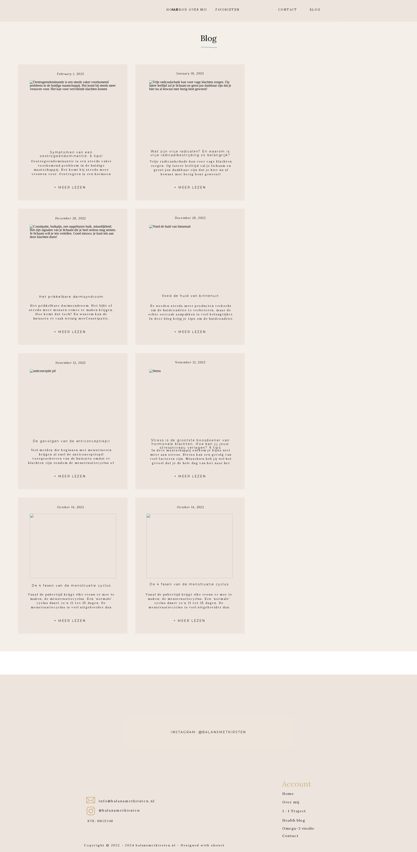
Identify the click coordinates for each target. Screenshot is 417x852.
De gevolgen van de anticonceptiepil (71, 441)
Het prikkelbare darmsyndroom (71, 297)
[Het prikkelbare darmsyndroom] (73, 257)
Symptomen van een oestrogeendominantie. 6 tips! (71, 154)
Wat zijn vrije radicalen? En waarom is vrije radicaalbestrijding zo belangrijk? (190, 153)
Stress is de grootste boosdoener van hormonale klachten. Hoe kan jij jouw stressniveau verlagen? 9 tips (190, 444)
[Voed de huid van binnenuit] (192, 257)
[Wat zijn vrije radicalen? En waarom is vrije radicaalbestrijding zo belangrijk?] (192, 112)
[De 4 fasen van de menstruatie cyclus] (189, 546)
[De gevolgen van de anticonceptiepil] (73, 401)
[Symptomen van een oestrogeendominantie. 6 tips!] (73, 112)
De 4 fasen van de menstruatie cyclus (189, 584)
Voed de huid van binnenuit (190, 296)
